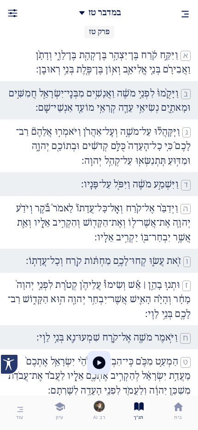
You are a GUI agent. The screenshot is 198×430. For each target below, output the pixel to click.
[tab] (178, 412)
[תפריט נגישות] (9, 364)
